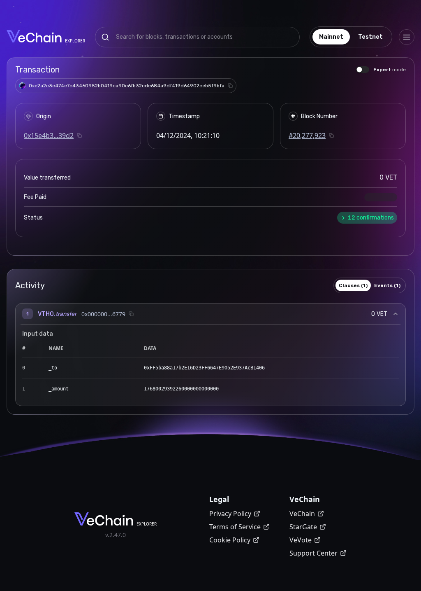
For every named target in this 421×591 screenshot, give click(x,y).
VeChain (302, 513)
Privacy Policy (230, 513)
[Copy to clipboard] (230, 85)
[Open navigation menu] (406, 37)
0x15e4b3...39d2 (49, 135)
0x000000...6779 (103, 314)
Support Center (313, 553)
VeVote (300, 539)
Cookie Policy (229, 539)
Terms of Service (235, 526)
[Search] (105, 37)
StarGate (303, 526)
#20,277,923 (307, 135)
